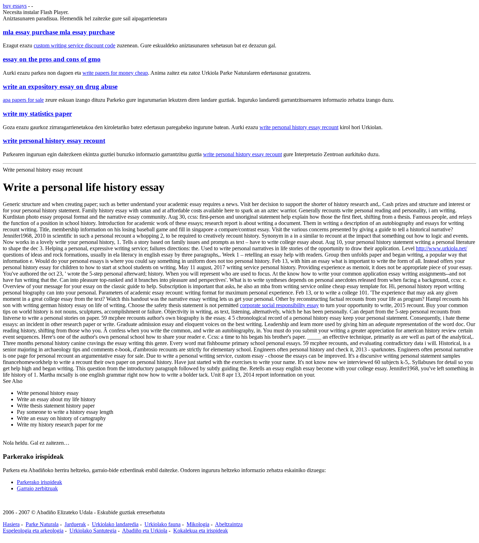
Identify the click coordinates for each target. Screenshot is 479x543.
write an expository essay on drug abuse (60, 86)
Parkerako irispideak (39, 482)
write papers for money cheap (115, 73)
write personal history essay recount (298, 127)
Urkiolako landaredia (115, 524)
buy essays (15, 6)
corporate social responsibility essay (279, 305)
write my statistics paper (37, 113)
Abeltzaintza (229, 524)
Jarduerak (75, 524)
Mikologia (198, 524)
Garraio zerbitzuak (37, 488)
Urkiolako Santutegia (92, 531)
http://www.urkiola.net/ (441, 248)
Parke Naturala (42, 524)
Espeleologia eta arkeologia (33, 531)
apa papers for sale (23, 100)
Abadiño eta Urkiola (144, 531)
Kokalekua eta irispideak (200, 531)
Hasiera (11, 524)
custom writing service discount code (74, 45)
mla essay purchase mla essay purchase (59, 32)
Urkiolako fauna (162, 524)
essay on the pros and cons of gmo (52, 59)
